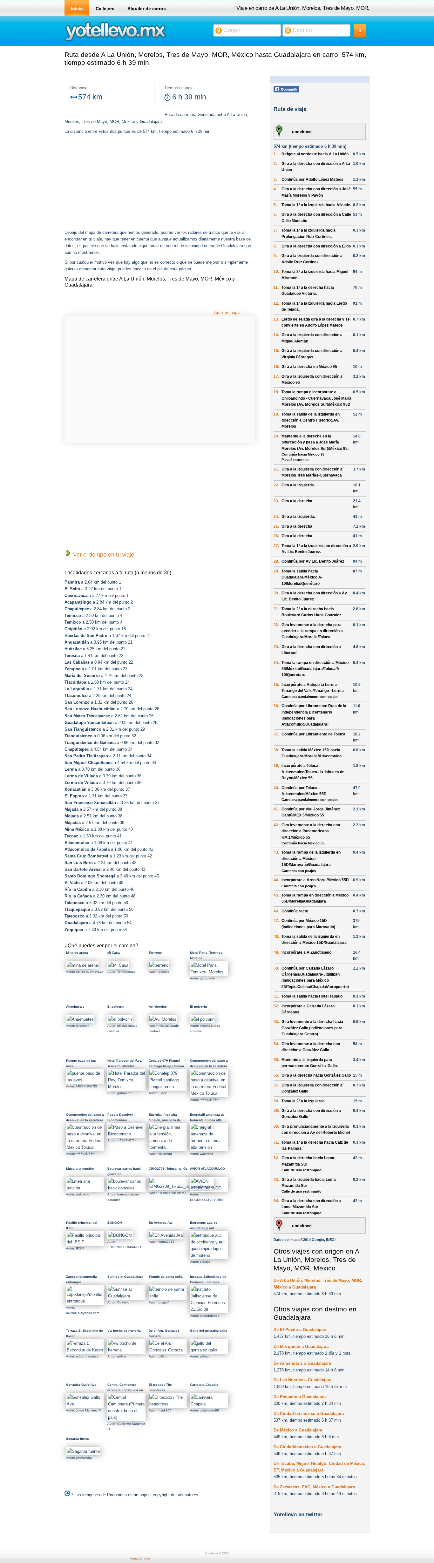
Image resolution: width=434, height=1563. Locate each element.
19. (276, 414)
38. (276, 750)
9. (275, 256)
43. (276, 852)
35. (276, 684)
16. (276, 366)
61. (276, 1142)
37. (276, 734)
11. (276, 287)
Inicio (77, 8)
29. (276, 571)
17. (276, 376)
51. (276, 996)
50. (276, 968)
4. (275, 189)
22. (276, 485)
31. (276, 609)
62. (276, 1158)
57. (276, 1085)
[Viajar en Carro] (115, 41)
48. (276, 936)
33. (276, 647)
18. (276, 392)
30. (276, 593)
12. (276, 303)
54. (276, 1044)
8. (275, 246)
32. (276, 625)
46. (276, 911)
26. (276, 536)
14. (276, 335)
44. (276, 880)
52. (276, 1006)
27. (276, 546)
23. (276, 501)
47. (276, 920)
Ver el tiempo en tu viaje (102, 554)
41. (276, 809)
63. (276, 1179)
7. (275, 230)
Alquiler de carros (146, 8)
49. (276, 952)
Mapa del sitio (140, 1558)
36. (276, 706)
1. (275, 154)
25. (276, 526)
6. (275, 214)
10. (276, 271)
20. (276, 436)
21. (276, 469)
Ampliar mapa (227, 312)
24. (276, 516)
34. (276, 662)
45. (276, 895)
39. (276, 765)
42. (276, 825)
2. (275, 163)
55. (276, 1060)
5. (275, 205)
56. (276, 1075)
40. (276, 788)
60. (276, 1126)
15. (276, 350)
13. (276, 319)
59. (276, 1110)
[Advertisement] (117, 182)
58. (276, 1101)
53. (276, 1021)
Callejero (105, 8)
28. (276, 561)
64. (276, 1201)
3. (275, 179)
